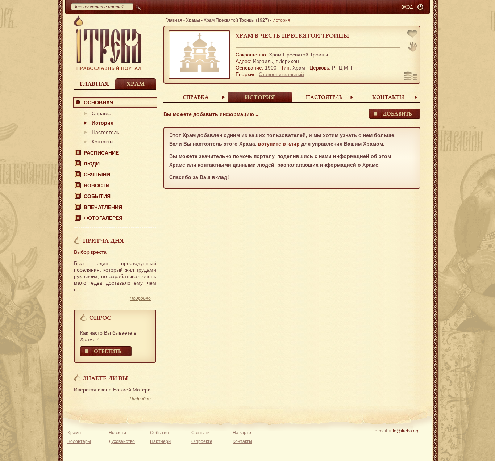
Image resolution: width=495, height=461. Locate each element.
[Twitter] (404, 440)
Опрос (100, 318)
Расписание (101, 153)
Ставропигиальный (281, 74)
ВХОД (407, 7)
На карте (242, 432)
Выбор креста (90, 252)
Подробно (140, 298)
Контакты (102, 141)
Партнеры (160, 441)
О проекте (201, 441)
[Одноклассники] (415, 440)
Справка (102, 113)
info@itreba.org (404, 430)
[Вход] (421, 7)
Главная (94, 84)
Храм (136, 84)
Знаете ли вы (105, 378)
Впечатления (103, 207)
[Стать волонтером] (412, 47)
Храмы (193, 20)
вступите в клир (279, 144)
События (97, 196)
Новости (96, 185)
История (102, 123)
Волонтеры (79, 441)
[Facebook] (393, 440)
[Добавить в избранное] (412, 34)
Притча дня (103, 240)
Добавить (397, 113)
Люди (92, 164)
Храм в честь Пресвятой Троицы (292, 35)
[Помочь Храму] (411, 77)
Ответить (107, 351)
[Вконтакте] (381, 440)
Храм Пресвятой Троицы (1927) (236, 20)
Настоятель (105, 132)
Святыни (97, 174)
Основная (98, 102)
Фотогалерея (103, 218)
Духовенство (122, 441)
